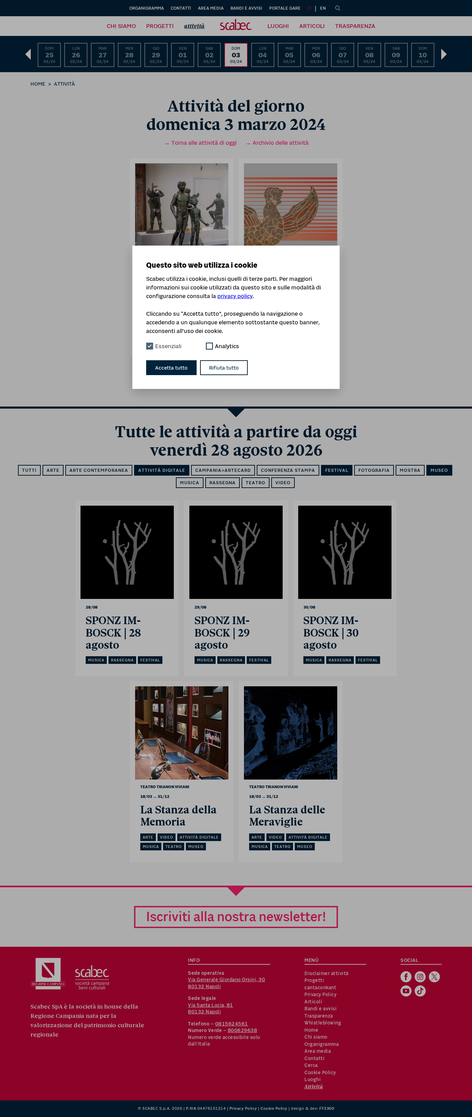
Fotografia (374, 470)
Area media (211, 8)
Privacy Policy (320, 994)
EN (323, 8)
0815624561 (231, 1024)
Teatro (255, 483)
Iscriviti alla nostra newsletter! (236, 916)
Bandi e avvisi (246, 8)
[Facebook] (406, 977)
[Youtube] (406, 991)
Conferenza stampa (288, 470)
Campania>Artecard (223, 470)
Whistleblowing (322, 1023)
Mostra (410, 470)
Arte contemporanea (98, 470)
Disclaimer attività (326, 973)
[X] (435, 977)
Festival (336, 470)
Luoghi (278, 26)
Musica (189, 483)
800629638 (242, 1030)
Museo (439, 470)
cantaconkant (320, 987)
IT (309, 8)
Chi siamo (121, 26)
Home (37, 83)
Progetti (160, 26)
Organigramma (146, 8)
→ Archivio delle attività (277, 142)
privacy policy (235, 296)
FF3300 (326, 1108)
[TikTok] (421, 991)
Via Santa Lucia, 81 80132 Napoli (210, 1008)
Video (283, 483)
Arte (53, 470)
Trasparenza (355, 26)
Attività (194, 26)
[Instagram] (421, 977)
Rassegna (222, 483)
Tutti (29, 470)
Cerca (311, 1065)
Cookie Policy (320, 1072)
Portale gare (285, 8)
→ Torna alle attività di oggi (200, 142)
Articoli (312, 26)
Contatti (181, 8)
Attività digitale (161, 470)
